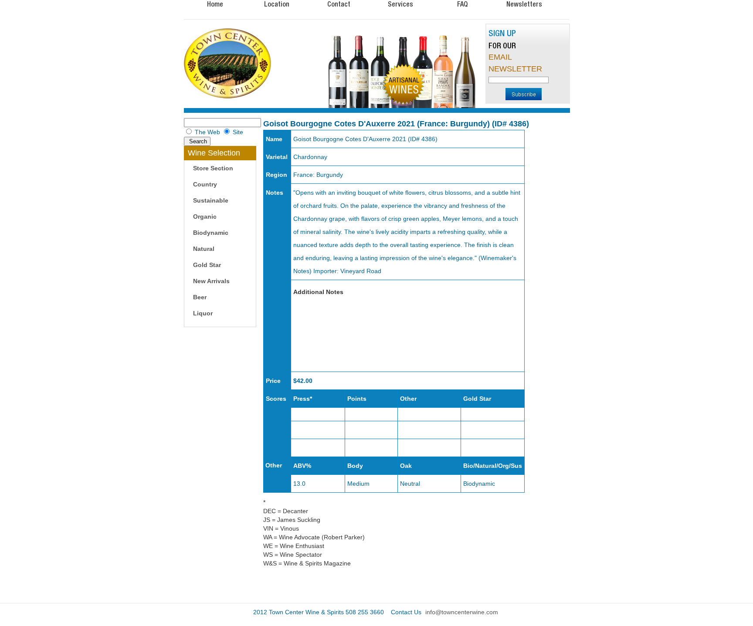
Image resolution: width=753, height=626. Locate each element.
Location (276, 4)
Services (400, 4)
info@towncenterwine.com (461, 612)
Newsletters (524, 4)
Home (215, 4)
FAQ (462, 4)
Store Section (213, 168)
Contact (338, 4)
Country (205, 184)
